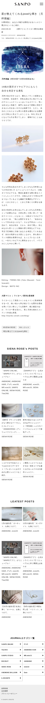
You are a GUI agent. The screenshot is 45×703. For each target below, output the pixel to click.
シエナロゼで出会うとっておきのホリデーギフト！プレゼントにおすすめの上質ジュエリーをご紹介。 (11, 469)
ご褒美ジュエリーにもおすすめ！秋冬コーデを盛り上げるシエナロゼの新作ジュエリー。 (32, 467)
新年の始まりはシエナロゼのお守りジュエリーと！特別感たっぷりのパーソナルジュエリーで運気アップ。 (32, 426)
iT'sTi (9, 384)
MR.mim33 (6, 387)
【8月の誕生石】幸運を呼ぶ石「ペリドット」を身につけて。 (32, 609)
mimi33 (16, 384)
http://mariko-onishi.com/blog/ (15, 316)
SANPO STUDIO (7, 655)
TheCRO (5, 393)
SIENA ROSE (21, 35)
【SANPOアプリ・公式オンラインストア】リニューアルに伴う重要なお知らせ (33, 375)
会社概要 (4, 691)
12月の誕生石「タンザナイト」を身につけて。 (33, 524)
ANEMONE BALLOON (9, 672)
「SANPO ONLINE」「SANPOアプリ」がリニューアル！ (12, 374)
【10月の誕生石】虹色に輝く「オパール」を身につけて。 (11, 609)
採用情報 (4, 688)
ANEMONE (6, 381)
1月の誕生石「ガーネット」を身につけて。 (11, 524)
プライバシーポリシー (9, 694)
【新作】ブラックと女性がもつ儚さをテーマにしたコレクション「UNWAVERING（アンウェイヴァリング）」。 (11, 426)
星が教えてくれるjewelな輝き (33, 38)
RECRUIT (4, 661)
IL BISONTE (5, 678)
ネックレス (18, 38)
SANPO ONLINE (7, 644)
